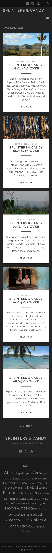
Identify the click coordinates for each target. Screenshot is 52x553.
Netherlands (27, 503)
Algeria (20, 473)
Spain (23, 520)
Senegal (14, 514)
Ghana (38, 493)
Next (29, 426)
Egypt (23, 488)
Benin (6, 479)
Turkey (40, 526)
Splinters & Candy (23, 10)
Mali (45, 498)
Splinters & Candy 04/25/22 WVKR (25, 300)
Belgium (44, 474)
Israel (20, 499)
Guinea (45, 493)
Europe (9, 492)
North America (19, 508)
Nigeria (41, 503)
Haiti (5, 499)
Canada (31, 478)
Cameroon (22, 479)
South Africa (25, 515)
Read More (26, 107)
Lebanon (37, 499)
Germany (30, 494)
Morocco (17, 503)
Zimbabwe (26, 531)
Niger (34, 503)
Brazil (13, 478)
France (21, 493)
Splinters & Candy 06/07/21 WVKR (25, 379)
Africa (9, 472)
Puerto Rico (43, 509)
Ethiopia (42, 487)
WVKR (32, 550)
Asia (37, 473)
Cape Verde (42, 478)
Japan (30, 499)
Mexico (9, 503)
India (11, 498)
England (32, 487)
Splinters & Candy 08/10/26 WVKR (25, 66)
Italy (25, 499)
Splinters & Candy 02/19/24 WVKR (25, 224)
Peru (35, 508)
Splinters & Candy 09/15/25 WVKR (25, 149)
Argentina (29, 474)
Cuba (20, 483)
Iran (16, 499)
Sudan (33, 527)
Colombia (9, 483)
